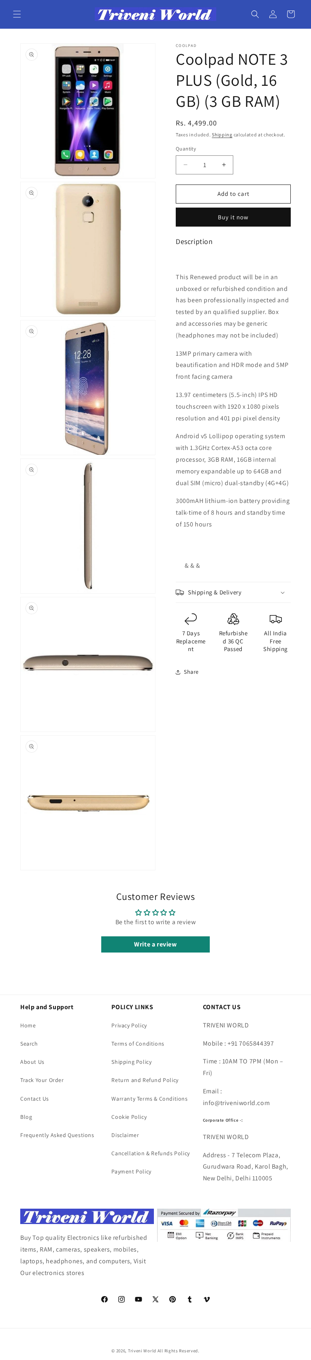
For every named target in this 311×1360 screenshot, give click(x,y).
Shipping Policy (131, 1061)
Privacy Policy (129, 1025)
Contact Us (34, 1098)
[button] (17, 14)
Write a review (155, 944)
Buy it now (233, 217)
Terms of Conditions (137, 1043)
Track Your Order (42, 1080)
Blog (26, 1116)
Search (29, 1043)
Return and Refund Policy (144, 1080)
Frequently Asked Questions (57, 1135)
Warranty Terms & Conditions (149, 1098)
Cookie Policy (129, 1116)
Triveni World (142, 1351)
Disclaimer (125, 1135)
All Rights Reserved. (179, 1351)
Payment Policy (131, 1171)
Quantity (186, 148)
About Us (32, 1061)
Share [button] (191, 671)
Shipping (222, 135)
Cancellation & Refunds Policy (150, 1153)
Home (28, 1025)
